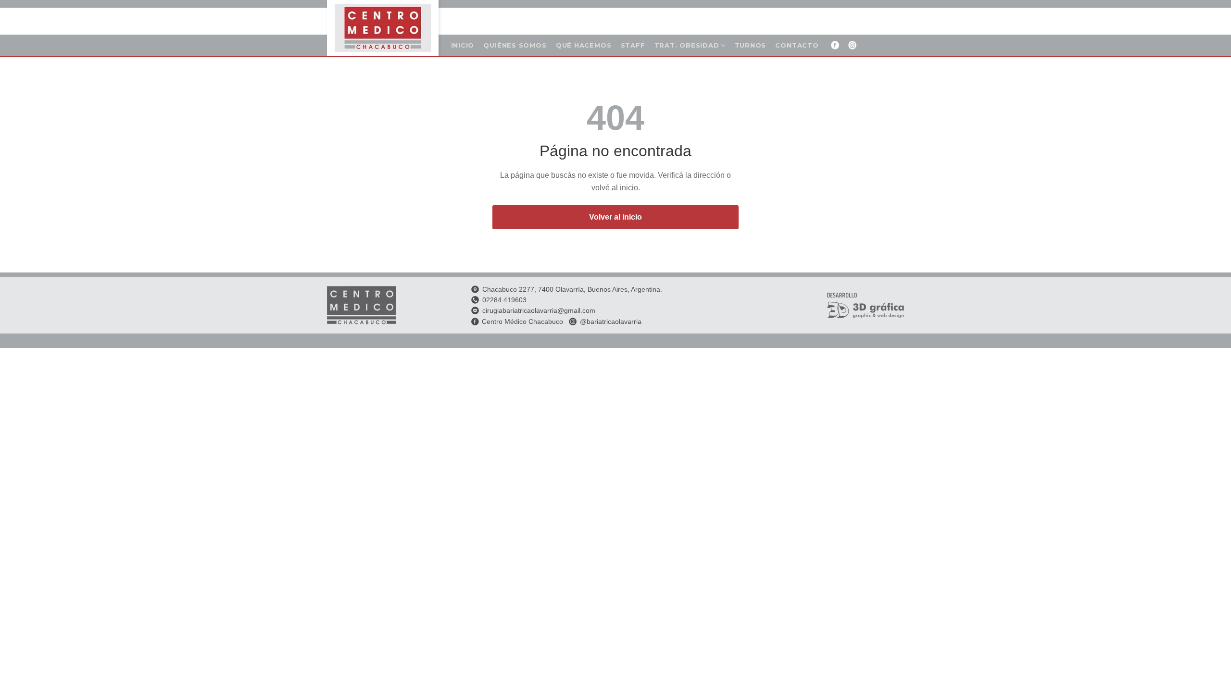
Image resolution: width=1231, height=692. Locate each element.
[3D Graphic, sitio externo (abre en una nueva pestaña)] (865, 305)
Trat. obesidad (686, 45)
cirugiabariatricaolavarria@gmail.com (538, 310)
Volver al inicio (615, 217)
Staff (633, 45)
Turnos (752, 46)
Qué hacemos (584, 45)
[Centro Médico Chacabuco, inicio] (383, 28)
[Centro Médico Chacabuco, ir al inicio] (361, 305)
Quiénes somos (514, 45)
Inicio (463, 45)
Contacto (796, 45)
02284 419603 (504, 300)
